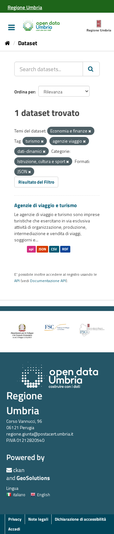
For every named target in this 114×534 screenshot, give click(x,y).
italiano (19, 494)
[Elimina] (89, 131)
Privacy (15, 519)
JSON (42, 249)
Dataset (27, 43)
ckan (18, 470)
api (31, 249)
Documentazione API (48, 281)
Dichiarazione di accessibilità (80, 519)
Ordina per (24, 91)
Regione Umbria (24, 403)
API (17, 281)
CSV (54, 249)
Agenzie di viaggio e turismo (45, 205)
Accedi (14, 529)
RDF (65, 249)
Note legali (38, 519)
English (43, 494)
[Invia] (91, 69)
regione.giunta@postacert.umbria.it (39, 433)
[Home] (7, 43)
